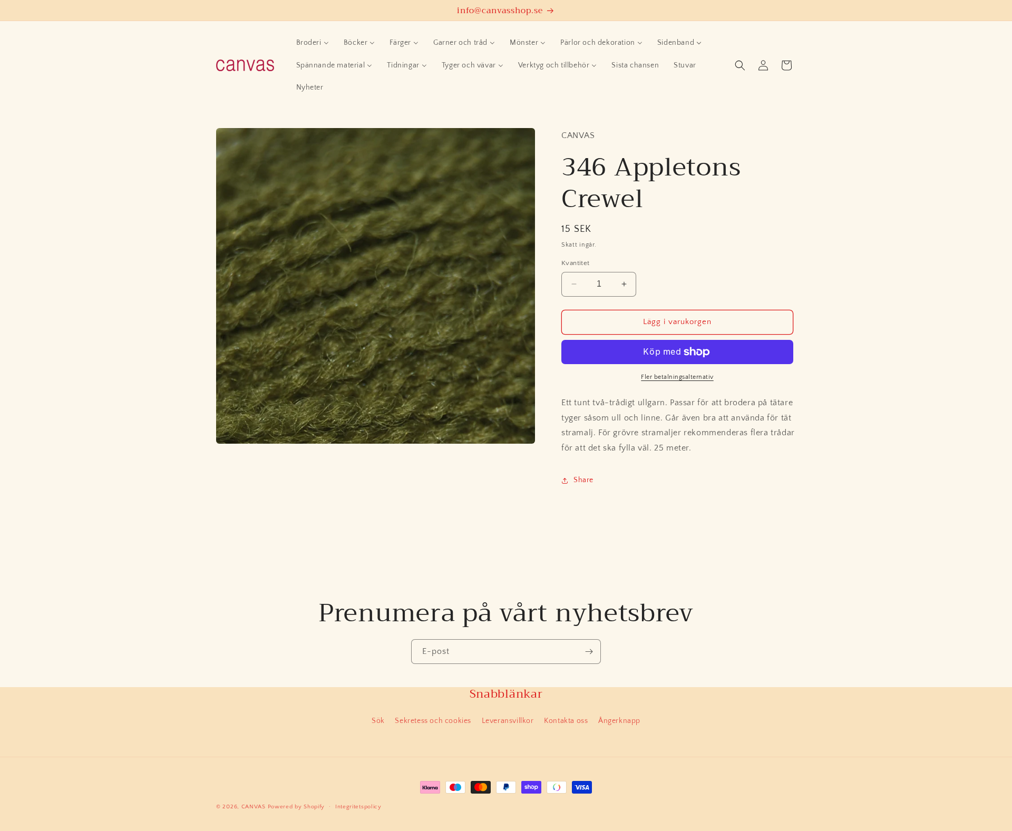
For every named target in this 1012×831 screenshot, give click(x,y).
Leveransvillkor (508, 721)
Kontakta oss (566, 721)
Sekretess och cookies (433, 721)
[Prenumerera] (588, 651)
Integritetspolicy (358, 807)
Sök (378, 721)
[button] (740, 65)
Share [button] (583, 480)
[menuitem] (312, 43)
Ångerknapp (619, 721)
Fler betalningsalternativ (677, 377)
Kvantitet (575, 263)
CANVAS (253, 807)
